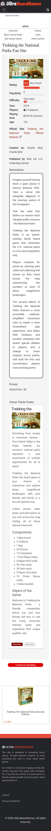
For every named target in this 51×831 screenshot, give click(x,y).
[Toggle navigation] (4, 10)
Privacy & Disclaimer (11, 801)
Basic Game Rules (13, 34)
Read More (17, 644)
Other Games (37, 38)
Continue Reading (26, 664)
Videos (37, 30)
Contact (5, 795)
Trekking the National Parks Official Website (26, 133)
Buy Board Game (13, 38)
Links (38, 34)
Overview (13, 30)
